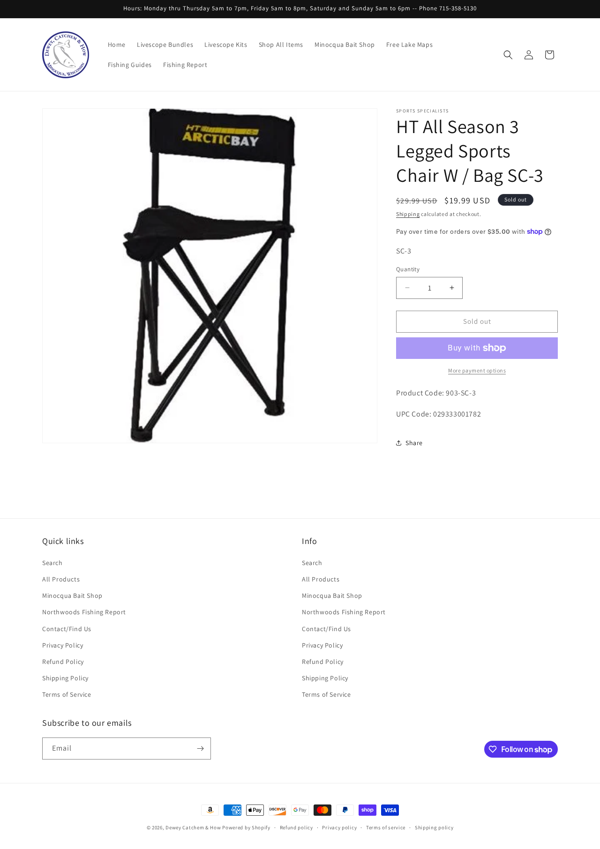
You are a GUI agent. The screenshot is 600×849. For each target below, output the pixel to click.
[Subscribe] (200, 748)
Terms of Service (66, 694)
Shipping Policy (65, 678)
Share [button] (414, 443)
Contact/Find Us (66, 629)
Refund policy (296, 827)
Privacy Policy (62, 645)
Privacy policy (339, 827)
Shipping (408, 213)
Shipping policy (434, 827)
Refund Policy (63, 661)
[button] (508, 55)
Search (52, 563)
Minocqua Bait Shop (72, 595)
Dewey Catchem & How (193, 827)
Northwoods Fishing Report (84, 612)
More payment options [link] (477, 370)
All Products (61, 579)
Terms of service (385, 827)
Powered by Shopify (246, 827)
